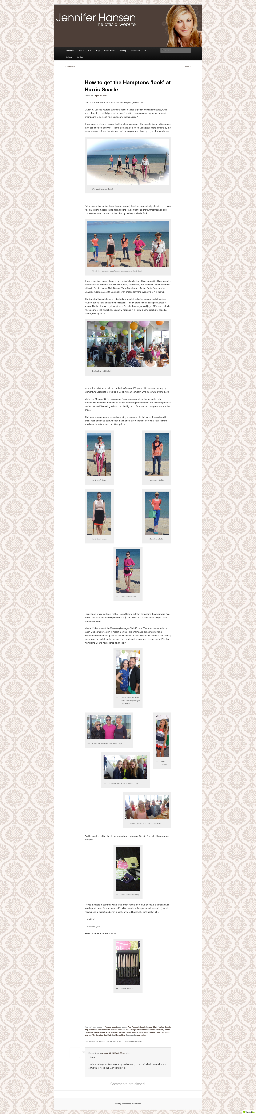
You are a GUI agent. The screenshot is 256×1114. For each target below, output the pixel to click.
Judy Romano (99, 1032)
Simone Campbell (156, 1032)
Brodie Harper (146, 1027)
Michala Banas (125, 1032)
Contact (80, 56)
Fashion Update (111, 1027)
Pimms (135, 1032)
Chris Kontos (158, 1027)
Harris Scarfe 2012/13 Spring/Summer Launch (130, 1029)
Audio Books (109, 50)
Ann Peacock (133, 1027)
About (81, 50)
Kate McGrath (112, 1032)
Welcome (70, 50)
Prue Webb (143, 1032)
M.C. (146, 50)
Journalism (135, 50)
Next (188, 66)
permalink (141, 1035)
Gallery (69, 56)
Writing (123, 50)
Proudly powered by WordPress (128, 1103)
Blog (98, 50)
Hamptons (93, 1029)
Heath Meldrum (156, 1029)
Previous (70, 66)
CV (89, 50)
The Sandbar (97, 1035)
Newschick (120, 1035)
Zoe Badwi (108, 1035)
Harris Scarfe (104, 1029)
